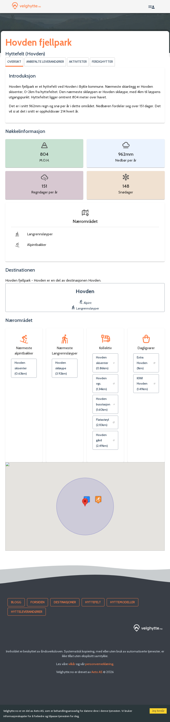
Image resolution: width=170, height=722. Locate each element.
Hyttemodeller (122, 602)
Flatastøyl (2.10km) (102, 422)
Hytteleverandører (26, 612)
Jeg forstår (158, 710)
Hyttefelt (93, 602)
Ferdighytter (102, 62)
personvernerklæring (99, 664)
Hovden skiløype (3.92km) (61, 368)
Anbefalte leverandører (45, 62)
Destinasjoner (65, 602)
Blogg (16, 602)
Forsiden (37, 602)
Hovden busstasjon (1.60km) (103, 404)
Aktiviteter (78, 62)
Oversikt (14, 62)
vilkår (71, 664)
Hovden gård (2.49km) (102, 440)
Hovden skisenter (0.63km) (21, 368)
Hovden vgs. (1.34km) (101, 383)
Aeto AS (96, 672)
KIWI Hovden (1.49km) (142, 383)
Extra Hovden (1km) (142, 362)
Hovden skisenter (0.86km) (102, 362)
